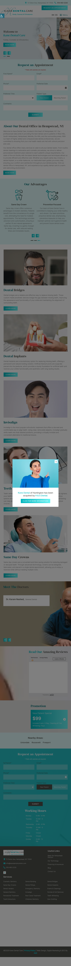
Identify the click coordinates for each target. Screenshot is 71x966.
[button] (2, 16)
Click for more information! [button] (35, 501)
